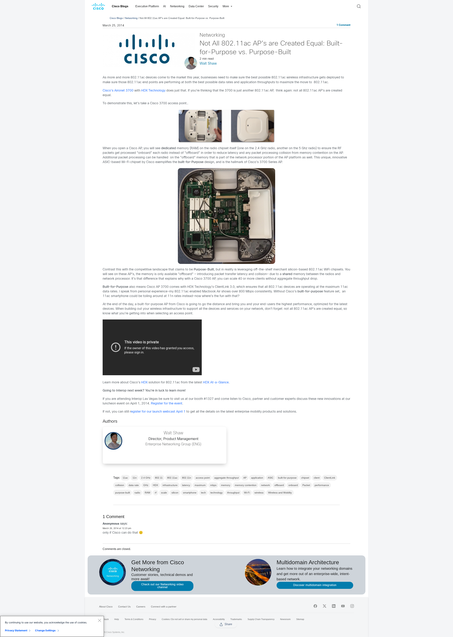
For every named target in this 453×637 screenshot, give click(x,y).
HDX (144, 382)
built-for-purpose (287, 477)
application (257, 477)
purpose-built (122, 492)
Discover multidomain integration (314, 585)
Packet (306, 485)
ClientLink (329, 477)
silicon (174, 492)
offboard (279, 485)
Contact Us (124, 606)
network (265, 485)
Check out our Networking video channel (162, 586)
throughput (233, 492)
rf (155, 492)
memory (225, 485)
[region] (52, 626)
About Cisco (106, 606)
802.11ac (172, 477)
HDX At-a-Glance (216, 382)
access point (203, 477)
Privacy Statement (16, 630)
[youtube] (343, 606)
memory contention (245, 485)
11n (135, 477)
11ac (125, 477)
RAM (147, 492)
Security (213, 6)
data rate (134, 485)
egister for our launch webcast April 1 (158, 411)
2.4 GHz (145, 477)
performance (322, 485)
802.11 (159, 477)
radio (137, 492)
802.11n (186, 477)
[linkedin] (334, 606)
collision (119, 485)
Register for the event (166, 403)
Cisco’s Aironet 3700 (118, 90)
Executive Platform (147, 6)
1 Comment (343, 25)
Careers (140, 606)
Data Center (196, 6)
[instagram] (352, 606)
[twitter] (324, 606)
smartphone (189, 492)
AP (244, 477)
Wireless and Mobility (280, 492)
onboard (293, 485)
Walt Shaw (208, 63)
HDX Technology (153, 90)
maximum (200, 485)
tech (203, 492)
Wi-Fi (247, 492)
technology (216, 492)
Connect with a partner (163, 606)
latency (186, 485)
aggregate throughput (226, 477)
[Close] (99, 620)
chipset (305, 477)
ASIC (270, 477)
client (317, 477)
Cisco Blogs (120, 6)
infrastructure (170, 485)
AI (164, 6)
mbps (213, 485)
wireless (258, 492)
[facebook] (315, 606)
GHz (145, 485)
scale (164, 492)
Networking (177, 6)
